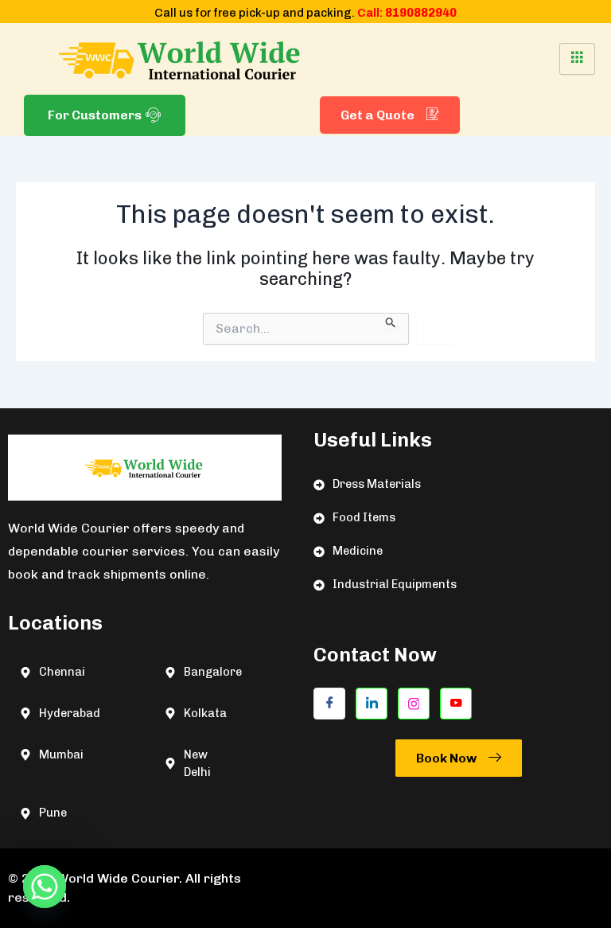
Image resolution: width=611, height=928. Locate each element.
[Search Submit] (391, 321)
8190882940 (421, 13)
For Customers (95, 115)
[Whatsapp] (44, 886)
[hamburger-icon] (577, 59)
